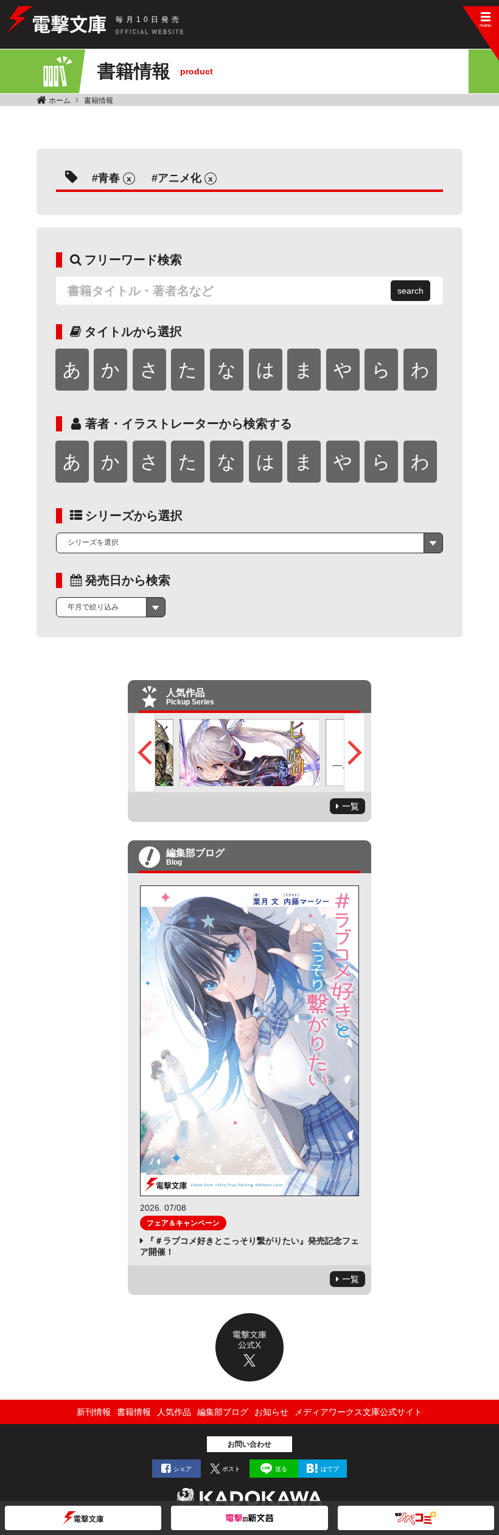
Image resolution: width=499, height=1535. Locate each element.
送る (281, 1469)
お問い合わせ (249, 1444)
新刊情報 (94, 1412)
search (410, 291)
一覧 (350, 806)
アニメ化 (179, 178)
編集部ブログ (222, 1412)
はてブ (330, 1469)
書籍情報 (98, 100)
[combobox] (249, 543)
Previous (144, 752)
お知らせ (271, 1412)
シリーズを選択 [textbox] (93, 542)
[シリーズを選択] (249, 543)
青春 (109, 178)
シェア (182, 1469)
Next (354, 752)
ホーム (60, 100)
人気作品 (174, 1412)
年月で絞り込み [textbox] (93, 607)
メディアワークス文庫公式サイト (358, 1412)
